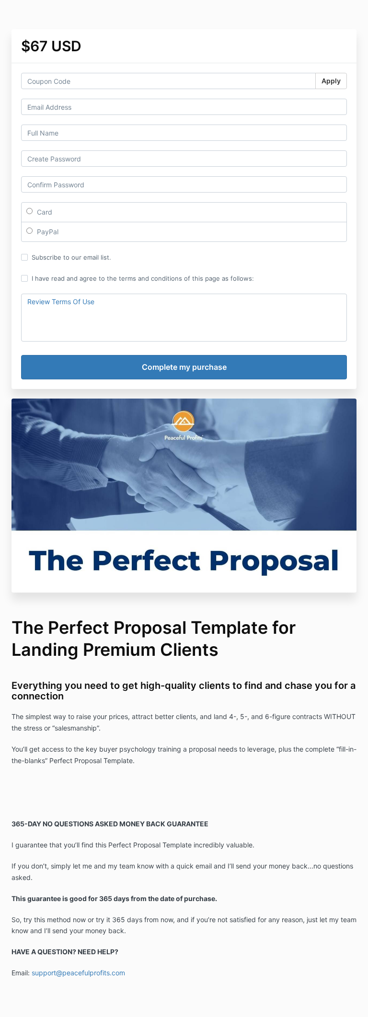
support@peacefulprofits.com (78, 973)
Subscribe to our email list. (71, 257)
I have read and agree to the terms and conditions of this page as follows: (143, 278)
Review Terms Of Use (60, 301)
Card (43, 212)
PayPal (46, 232)
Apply (331, 81)
